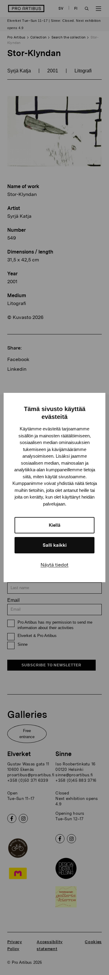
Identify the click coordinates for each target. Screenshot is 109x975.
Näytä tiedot (54, 565)
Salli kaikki (55, 545)
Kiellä (55, 525)
